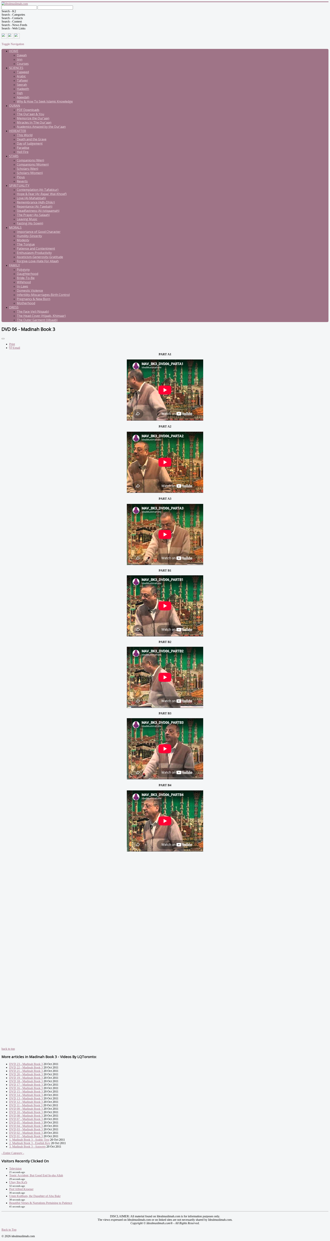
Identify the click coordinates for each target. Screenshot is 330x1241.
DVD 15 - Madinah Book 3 (26, 1091)
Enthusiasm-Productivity (34, 253)
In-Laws (22, 286)
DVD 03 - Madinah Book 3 (26, 1129)
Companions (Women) (33, 164)
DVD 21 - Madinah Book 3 (26, 1071)
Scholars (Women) (30, 173)
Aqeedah (23, 97)
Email (16, 347)
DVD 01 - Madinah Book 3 (26, 1136)
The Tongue (26, 244)
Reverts (22, 181)
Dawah (22, 55)
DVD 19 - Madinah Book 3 (26, 1077)
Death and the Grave (31, 139)
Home (13, 51)
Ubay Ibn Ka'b (18, 1182)
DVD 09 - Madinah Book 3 (26, 1108)
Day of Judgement (30, 143)
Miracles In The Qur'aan (34, 122)
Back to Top (9, 1229)
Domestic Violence (30, 290)
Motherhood (26, 303)
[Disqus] (165, 900)
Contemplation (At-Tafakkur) (37, 190)
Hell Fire (22, 152)
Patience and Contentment (36, 248)
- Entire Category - (13, 1153)
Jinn (19, 59)
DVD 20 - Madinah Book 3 (26, 1074)
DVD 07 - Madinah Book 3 (26, 1119)
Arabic (21, 76)
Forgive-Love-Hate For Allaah (38, 261)
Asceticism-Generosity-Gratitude (40, 257)
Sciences (16, 68)
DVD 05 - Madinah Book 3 (26, 1122)
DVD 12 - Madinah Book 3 (26, 1101)
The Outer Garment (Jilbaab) (37, 320)
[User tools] (3, 338)
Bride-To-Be (26, 278)
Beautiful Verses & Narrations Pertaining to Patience (40, 1203)
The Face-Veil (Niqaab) (33, 311)
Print (12, 344)
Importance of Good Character (39, 232)
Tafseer (22, 80)
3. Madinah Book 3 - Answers (27, 1146)
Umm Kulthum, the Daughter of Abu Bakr (35, 1196)
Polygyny (23, 269)
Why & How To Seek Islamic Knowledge (45, 101)
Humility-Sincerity (29, 236)
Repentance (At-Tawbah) (34, 206)
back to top (8, 1048)
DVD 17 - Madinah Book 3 (26, 1084)
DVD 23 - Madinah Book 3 (26, 1064)
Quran (14, 106)
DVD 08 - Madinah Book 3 (26, 1115)
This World (24, 135)
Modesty (23, 240)
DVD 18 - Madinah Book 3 (26, 1081)
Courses (23, 64)
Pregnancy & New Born (33, 299)
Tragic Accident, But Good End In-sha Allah (36, 1175)
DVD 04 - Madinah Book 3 (26, 1126)
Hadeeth (23, 89)
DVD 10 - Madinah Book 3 (26, 1112)
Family (14, 265)
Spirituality (19, 185)
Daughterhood (27, 274)
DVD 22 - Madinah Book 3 (26, 1067)
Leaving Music (27, 219)
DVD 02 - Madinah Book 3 (26, 1132)
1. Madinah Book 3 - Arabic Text (29, 1139)
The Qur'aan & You (30, 114)
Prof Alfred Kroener (21, 1189)
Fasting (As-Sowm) (30, 223)
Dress (14, 307)
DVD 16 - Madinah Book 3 (26, 1088)
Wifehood (24, 282)
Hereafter (17, 131)
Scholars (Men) (27, 169)
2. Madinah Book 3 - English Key (29, 1143)
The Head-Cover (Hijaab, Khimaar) (41, 316)
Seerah (22, 85)
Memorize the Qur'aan (33, 118)
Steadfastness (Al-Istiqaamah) (38, 211)
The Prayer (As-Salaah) (33, 215)
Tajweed (23, 72)
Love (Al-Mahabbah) (31, 198)
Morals (15, 227)
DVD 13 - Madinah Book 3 (26, 1098)
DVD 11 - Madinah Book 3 (26, 1105)
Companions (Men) (30, 160)
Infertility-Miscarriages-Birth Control (43, 295)
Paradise (23, 148)
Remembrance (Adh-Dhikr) (36, 202)
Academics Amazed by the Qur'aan (41, 127)
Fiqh (20, 93)
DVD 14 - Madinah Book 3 (26, 1095)
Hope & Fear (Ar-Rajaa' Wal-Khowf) (42, 194)
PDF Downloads (28, 110)
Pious (21, 177)
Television (15, 1168)
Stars (14, 156)
